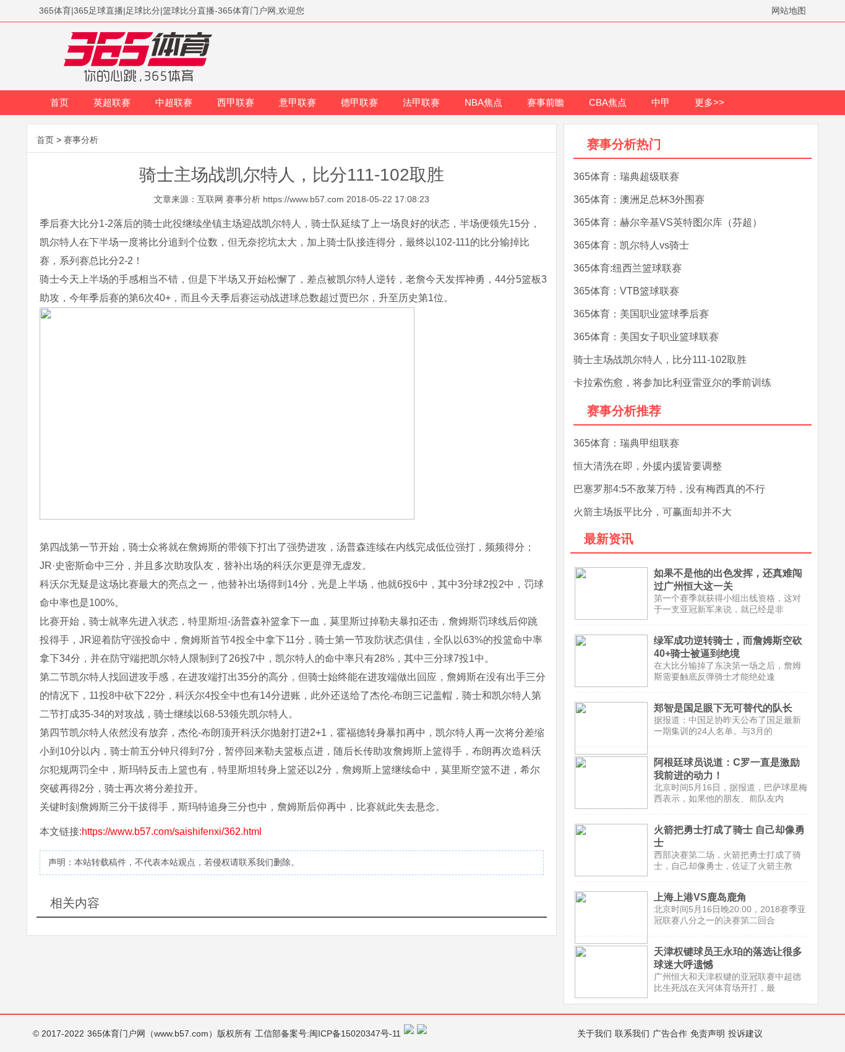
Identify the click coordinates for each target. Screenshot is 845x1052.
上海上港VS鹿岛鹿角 (700, 897)
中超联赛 (173, 102)
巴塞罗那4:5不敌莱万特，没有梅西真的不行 (669, 489)
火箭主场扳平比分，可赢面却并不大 (652, 512)
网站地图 (788, 10)
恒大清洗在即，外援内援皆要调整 (647, 466)
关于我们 (594, 1033)
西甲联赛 (235, 102)
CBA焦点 (608, 102)
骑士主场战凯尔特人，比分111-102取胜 (660, 359)
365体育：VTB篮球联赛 (626, 291)
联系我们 (632, 1033)
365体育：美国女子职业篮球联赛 (646, 336)
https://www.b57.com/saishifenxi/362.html (172, 831)
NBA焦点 (483, 102)
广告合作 (670, 1033)
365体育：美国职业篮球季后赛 (641, 314)
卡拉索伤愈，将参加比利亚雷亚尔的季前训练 (672, 382)
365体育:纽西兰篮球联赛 (627, 268)
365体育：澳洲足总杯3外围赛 (639, 199)
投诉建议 (745, 1033)
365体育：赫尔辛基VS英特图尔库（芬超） (667, 222)
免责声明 (707, 1033)
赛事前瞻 (545, 102)
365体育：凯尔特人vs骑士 (631, 245)
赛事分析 (81, 140)
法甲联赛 (421, 102)
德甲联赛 (359, 102)
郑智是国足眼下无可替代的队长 (723, 708)
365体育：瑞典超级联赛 (626, 176)
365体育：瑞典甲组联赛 (626, 443)
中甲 (660, 102)
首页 (59, 102)
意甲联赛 (297, 102)
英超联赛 (112, 102)
